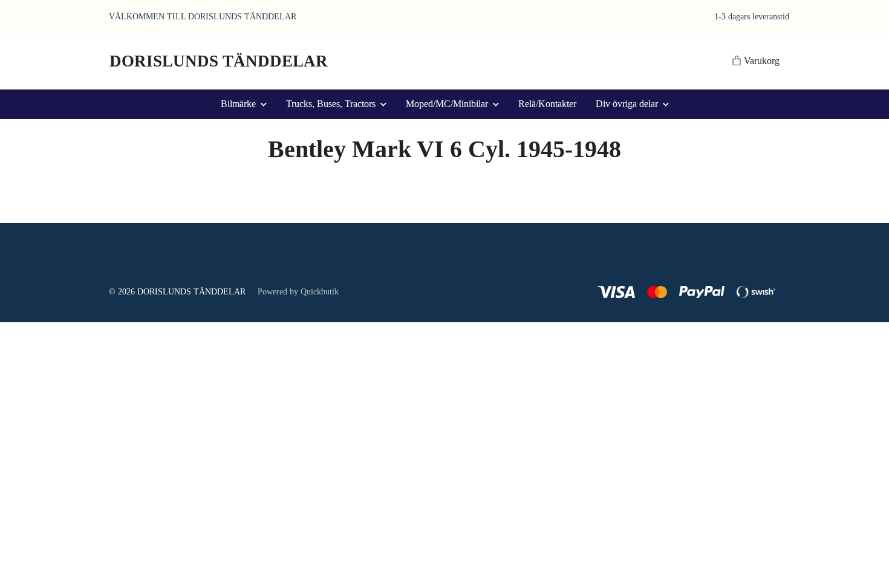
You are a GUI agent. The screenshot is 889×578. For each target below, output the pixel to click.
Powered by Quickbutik (298, 291)
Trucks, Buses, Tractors (331, 104)
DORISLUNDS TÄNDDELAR (218, 61)
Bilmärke (238, 104)
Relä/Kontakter (547, 104)
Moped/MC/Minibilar (447, 104)
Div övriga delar (627, 104)
